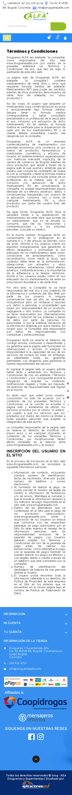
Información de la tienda (25, 641)
